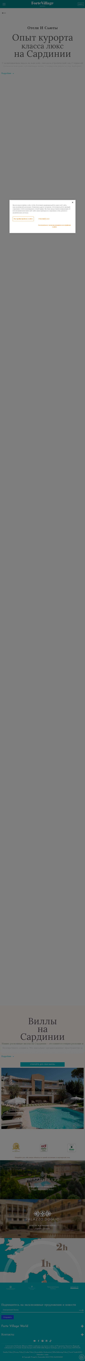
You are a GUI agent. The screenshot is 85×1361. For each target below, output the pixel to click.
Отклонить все (44, 218)
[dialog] (42, 216)
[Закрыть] (72, 202)
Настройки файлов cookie (23, 218)
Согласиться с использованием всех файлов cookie (54, 226)
